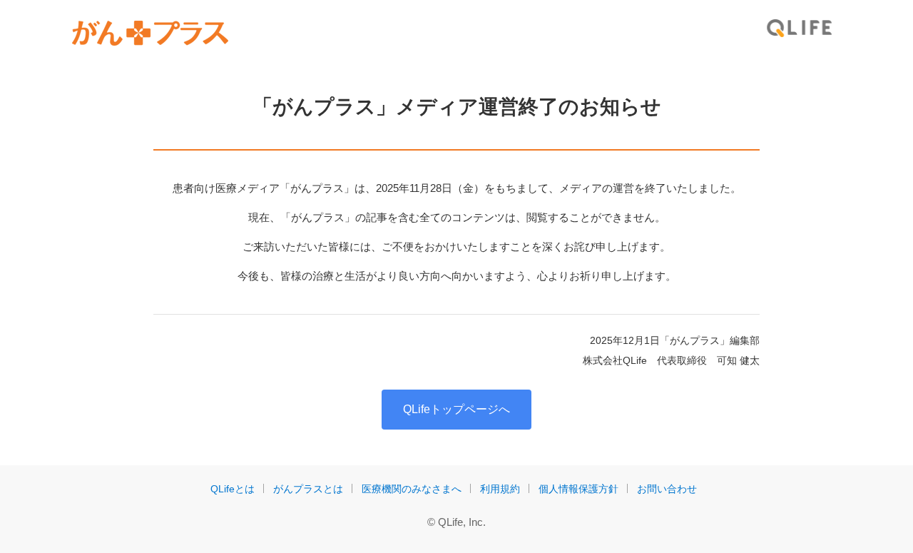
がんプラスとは (308, 488)
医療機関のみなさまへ (411, 488)
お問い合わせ (667, 488)
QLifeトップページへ (456, 409)
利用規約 (500, 488)
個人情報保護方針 (578, 488)
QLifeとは (232, 488)
